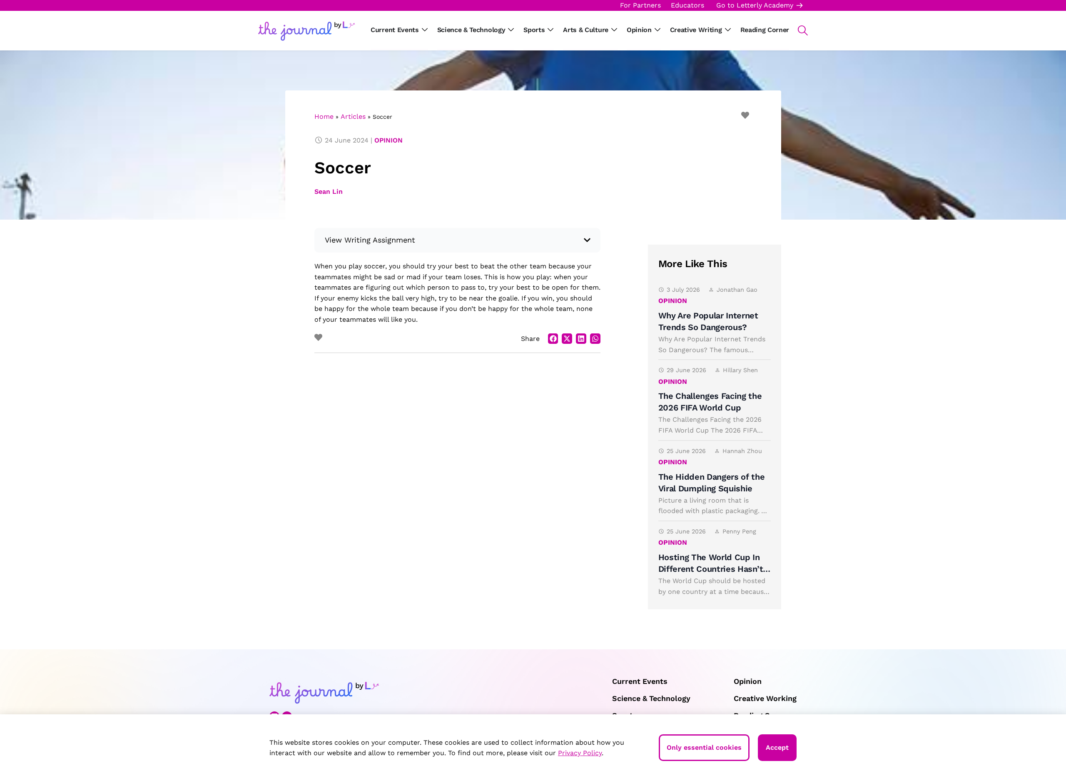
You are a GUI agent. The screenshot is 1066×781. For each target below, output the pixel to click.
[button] (798, 30)
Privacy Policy (580, 753)
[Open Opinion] (657, 30)
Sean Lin (328, 191)
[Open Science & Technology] (511, 30)
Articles (353, 116)
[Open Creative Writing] (728, 30)
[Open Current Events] (424, 30)
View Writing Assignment (370, 239)
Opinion (388, 140)
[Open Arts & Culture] (614, 30)
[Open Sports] (550, 30)
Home (324, 116)
